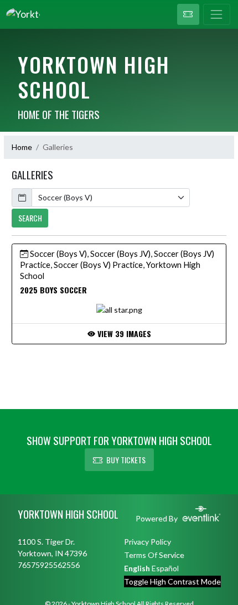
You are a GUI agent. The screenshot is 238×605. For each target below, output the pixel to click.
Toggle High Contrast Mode (172, 581)
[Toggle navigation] (216, 14)
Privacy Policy (147, 541)
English (137, 568)
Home (22, 147)
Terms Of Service (154, 555)
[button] (188, 14)
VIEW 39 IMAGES (123, 333)
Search (30, 218)
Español (165, 568)
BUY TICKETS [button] (126, 460)
